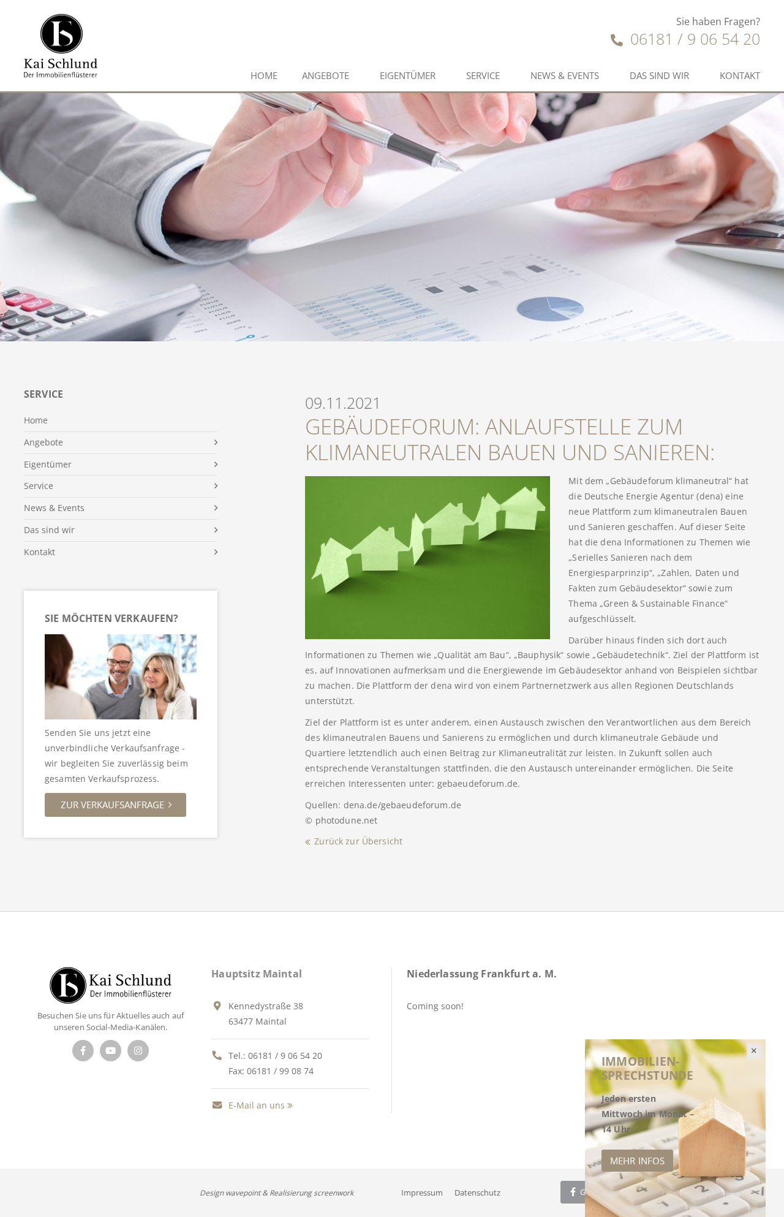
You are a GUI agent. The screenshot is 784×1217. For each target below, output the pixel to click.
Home (264, 75)
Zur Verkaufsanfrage (112, 804)
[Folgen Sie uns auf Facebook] (83, 1050)
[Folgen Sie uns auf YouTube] (110, 1050)
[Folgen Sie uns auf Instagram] (138, 1050)
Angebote (325, 75)
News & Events (564, 75)
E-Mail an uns (255, 1105)
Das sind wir (659, 75)
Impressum (422, 1192)
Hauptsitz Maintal (256, 973)
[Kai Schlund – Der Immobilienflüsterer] (111, 984)
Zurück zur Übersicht (358, 841)
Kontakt (740, 75)
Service (483, 75)
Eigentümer (407, 75)
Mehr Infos (637, 1160)
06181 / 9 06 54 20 (693, 38)
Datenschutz (477, 1192)
